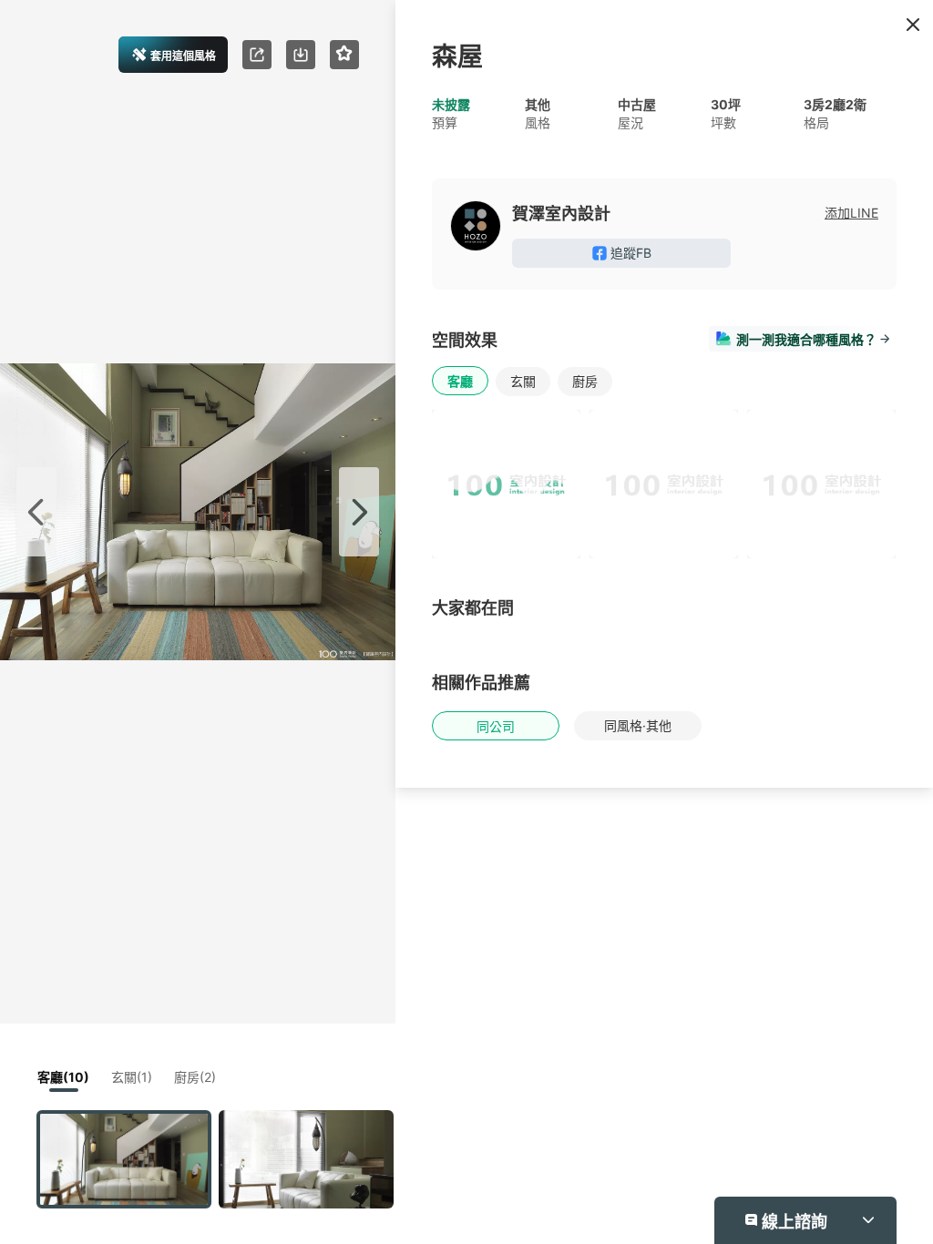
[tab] (605, 445)
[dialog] (466, 622)
